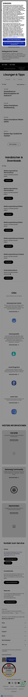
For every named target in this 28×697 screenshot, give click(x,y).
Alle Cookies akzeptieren (14, 39)
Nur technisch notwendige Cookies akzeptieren (14, 43)
